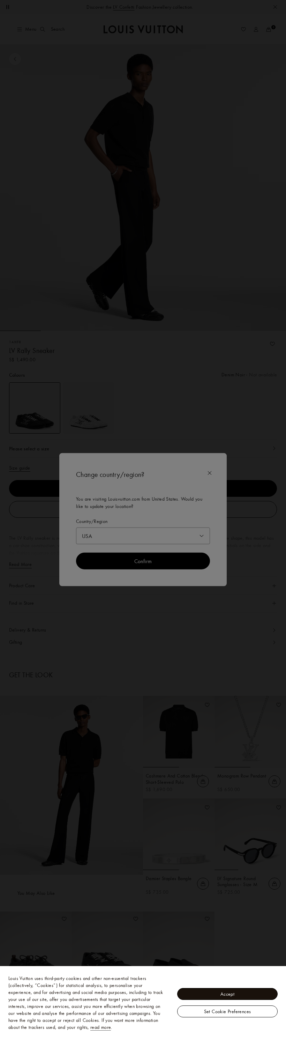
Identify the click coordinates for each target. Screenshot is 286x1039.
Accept (227, 994)
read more (100, 1027)
